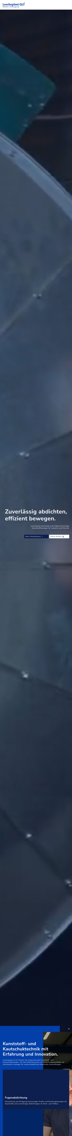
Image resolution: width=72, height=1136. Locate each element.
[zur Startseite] (14, 5)
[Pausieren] (68, 1028)
